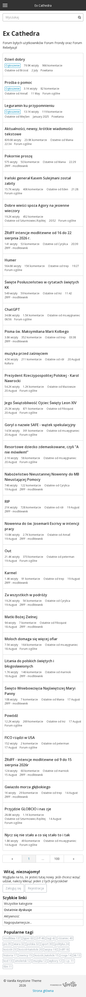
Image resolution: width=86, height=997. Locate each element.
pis (7, 944)
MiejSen (25, 116)
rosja (66, 955)
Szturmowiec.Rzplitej (33, 221)
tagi (51, 938)
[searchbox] (43, 17)
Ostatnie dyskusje (18, 910)
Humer (10, 260)
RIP (7, 501)
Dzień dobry (15, 59)
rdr (62, 359)
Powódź (11, 715)
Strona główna (43, 991)
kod (8, 961)
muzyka (39, 961)
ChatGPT (12, 309)
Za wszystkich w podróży (26, 594)
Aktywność (11, 916)
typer (28, 938)
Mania (69, 140)
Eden (65, 189)
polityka (62, 944)
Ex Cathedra (43, 5)
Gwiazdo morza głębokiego (27, 786)
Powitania (47, 70)
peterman (68, 557)
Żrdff (64, 949)
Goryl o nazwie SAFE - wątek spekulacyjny (40, 424)
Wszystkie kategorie (18, 903)
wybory (55, 961)
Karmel (11, 572)
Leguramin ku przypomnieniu (29, 105)
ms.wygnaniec (71, 315)
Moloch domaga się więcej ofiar (31, 638)
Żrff (40, 938)
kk (77, 955)
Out (8, 550)
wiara (19, 944)
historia (10, 955)
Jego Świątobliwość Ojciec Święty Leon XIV (41, 402)
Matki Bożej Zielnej (21, 616)
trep (66, 266)
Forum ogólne (51, 93)
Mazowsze (69, 387)
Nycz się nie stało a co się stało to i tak (37, 835)
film (8, 967)
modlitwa (12, 938)
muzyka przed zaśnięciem (26, 353)
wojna (50, 949)
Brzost (24, 70)
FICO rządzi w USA (20, 737)
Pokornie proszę (18, 156)
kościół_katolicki (46, 955)
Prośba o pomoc (18, 82)
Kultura (9, 363)
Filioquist (67, 409)
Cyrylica (63, 244)
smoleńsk (22, 961)
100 (57, 859)
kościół (10, 949)
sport (47, 944)
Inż (60, 293)
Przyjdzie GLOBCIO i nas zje (28, 808)
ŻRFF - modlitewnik (16, 166)
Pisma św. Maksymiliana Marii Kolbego (37, 331)
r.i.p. (69, 961)
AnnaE (24, 93)
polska (33, 944)
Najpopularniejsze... (18, 922)
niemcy (25, 955)
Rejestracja (36, 888)
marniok (65, 672)
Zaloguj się (13, 888)
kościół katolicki (30, 949)
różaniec (65, 938)
